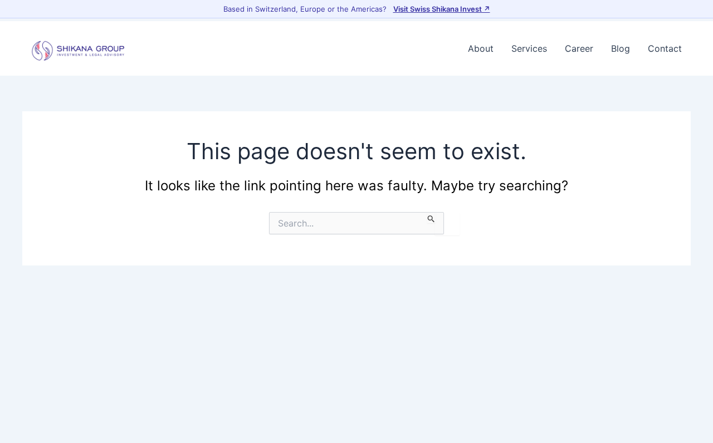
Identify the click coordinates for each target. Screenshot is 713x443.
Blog (620, 48)
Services (529, 48)
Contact (665, 48)
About (481, 48)
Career (579, 48)
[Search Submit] (431, 217)
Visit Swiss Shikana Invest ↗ (441, 9)
